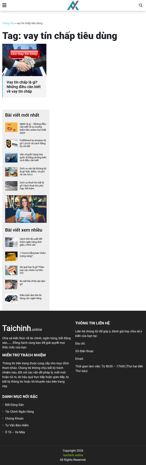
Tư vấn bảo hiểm (17, 425)
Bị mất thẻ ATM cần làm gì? (32, 283)
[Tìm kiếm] (140, 5)
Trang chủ (8, 23)
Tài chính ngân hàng (19, 411)
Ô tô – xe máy (15, 432)
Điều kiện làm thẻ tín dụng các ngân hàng (31, 297)
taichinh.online (73, 455)
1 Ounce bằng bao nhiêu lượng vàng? (33, 254)
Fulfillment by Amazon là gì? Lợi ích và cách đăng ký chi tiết (33, 143)
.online (22, 328)
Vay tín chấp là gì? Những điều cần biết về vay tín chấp (24, 87)
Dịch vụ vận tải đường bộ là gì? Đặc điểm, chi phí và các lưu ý (33, 171)
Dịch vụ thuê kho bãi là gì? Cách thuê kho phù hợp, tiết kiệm (32, 185)
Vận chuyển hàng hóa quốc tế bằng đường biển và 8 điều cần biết (33, 157)
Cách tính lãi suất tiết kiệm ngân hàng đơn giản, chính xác (31, 241)
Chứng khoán (14, 418)
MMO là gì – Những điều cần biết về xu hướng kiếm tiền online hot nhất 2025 (33, 128)
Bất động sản (14, 405)
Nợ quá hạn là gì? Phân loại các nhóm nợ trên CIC (32, 270)
